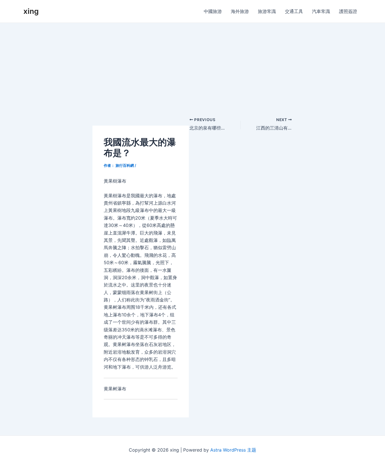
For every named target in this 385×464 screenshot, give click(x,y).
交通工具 (294, 11)
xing (31, 11)
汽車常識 (321, 11)
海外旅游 (240, 11)
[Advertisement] (192, 65)
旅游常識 (267, 11)
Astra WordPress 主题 (233, 450)
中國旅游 (213, 11)
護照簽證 (348, 11)
